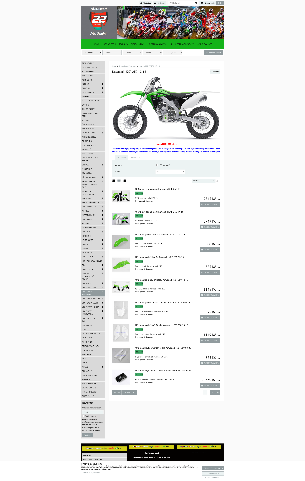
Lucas (84, 329)
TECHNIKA (123, 44)
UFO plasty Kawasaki (87, 293)
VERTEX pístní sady (91, 202)
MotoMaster (88, 92)
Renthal (86, 88)
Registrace (161, 3)
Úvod (96, 44)
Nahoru (117, 392)
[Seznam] (119, 182)
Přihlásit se (146, 3)
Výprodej (86, 379)
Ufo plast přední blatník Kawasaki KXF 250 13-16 (160, 234)
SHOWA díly (87, 149)
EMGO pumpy (88, 396)
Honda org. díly (89, 392)
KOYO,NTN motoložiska (88, 192)
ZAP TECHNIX (87, 257)
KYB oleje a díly (89, 145)
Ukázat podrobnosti (212, 478)
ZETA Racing (87, 252)
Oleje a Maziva (137, 44)
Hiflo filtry (87, 153)
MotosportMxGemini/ (199, 453)
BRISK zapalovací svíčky (90, 159)
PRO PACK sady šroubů (92, 261)
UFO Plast (86, 283)
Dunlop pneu (88, 338)
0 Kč (219, 3)
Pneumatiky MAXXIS (91, 333)
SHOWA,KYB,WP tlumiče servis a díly (89, 184)
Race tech (87, 354)
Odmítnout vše (213, 473)
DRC (83, 265)
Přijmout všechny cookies (213, 468)
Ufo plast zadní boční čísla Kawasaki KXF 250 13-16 (161, 325)
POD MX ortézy (89, 227)
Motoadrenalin (89, 67)
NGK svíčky (87, 169)
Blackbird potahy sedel (90, 114)
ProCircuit (87, 219)
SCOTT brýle (87, 75)
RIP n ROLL (86, 236)
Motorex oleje (89, 137)
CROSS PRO (87, 173)
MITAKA (85, 211)
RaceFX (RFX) (87, 269)
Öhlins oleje (88, 124)
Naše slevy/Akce (204, 44)
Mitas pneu (87, 342)
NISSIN (85, 248)
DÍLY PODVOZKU (89, 177)
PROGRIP (86, 231)
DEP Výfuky (87, 371)
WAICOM (85, 96)
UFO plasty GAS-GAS (89, 319)
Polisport (87, 223)
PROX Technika (89, 206)
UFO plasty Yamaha (91, 298)
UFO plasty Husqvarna (87, 312)
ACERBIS (85, 84)
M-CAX (85, 367)
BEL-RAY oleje (88, 128)
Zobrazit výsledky (212, 52)
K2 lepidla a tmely (90, 100)
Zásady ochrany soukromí (90, 472)
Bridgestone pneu (90, 346)
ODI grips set (88, 109)
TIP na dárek (88, 63)
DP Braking (87, 141)
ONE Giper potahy (90, 375)
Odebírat (87, 435)
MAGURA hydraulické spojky (88, 276)
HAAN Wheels (88, 71)
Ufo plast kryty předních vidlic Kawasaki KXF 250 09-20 (163, 348)
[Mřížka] (114, 182)
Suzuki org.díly (89, 388)
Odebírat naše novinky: (91, 408)
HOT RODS (86, 198)
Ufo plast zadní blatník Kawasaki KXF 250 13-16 (159, 257)
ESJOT (84, 363)
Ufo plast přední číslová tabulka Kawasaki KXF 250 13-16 (164, 302)
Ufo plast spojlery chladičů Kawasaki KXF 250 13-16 (161, 279)
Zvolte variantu (211, 204)
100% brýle (87, 325)
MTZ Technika (88, 215)
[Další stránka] (217, 392)
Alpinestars (88, 80)
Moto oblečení (109, 44)
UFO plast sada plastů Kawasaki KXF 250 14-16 (159, 211)
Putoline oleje (89, 133)
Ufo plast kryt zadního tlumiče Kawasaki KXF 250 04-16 (163, 370)
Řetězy (85, 358)
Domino (85, 105)
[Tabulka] (124, 182)
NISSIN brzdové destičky (182, 44)
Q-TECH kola (87, 350)
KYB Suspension (89, 383)
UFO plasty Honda (90, 307)
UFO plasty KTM (89, 287)
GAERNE (85, 244)
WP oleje (86, 120)
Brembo (85, 165)
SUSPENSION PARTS (157, 44)
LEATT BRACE (87, 240)
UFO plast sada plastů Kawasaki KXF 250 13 (157, 189)
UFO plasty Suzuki (90, 303)
